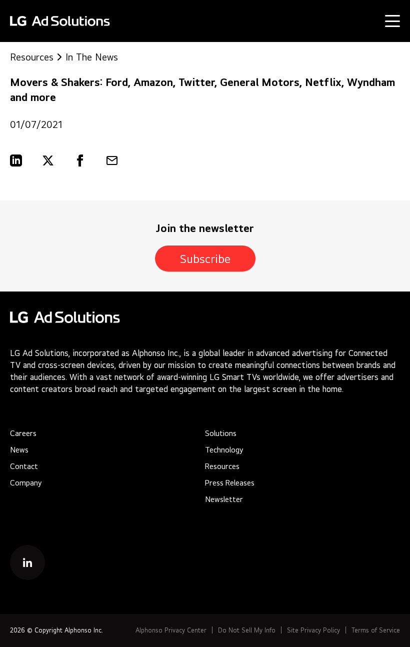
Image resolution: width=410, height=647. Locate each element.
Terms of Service (376, 630)
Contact (24, 466)
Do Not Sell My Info (247, 630)
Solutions (220, 433)
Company (26, 483)
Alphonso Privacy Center (171, 630)
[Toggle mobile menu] (392, 21)
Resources (32, 56)
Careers (23, 433)
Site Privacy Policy (313, 630)
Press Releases (229, 483)
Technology (224, 449)
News (19, 449)
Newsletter (224, 499)
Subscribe (205, 259)
